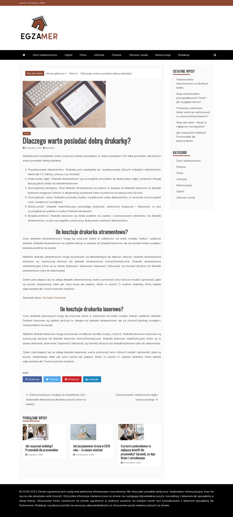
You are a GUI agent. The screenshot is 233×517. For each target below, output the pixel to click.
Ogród (68, 55)
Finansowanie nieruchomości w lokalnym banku (192, 83)
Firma (83, 55)
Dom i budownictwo (45, 55)
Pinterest (73, 379)
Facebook (33, 379)
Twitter (53, 379)
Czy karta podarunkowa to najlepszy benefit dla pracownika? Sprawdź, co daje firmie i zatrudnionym (138, 452)
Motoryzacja (163, 55)
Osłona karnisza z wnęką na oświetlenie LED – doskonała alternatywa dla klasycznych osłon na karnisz (56, 399)
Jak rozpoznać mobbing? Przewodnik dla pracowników (41, 448)
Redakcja (183, 55)
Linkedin (93, 379)
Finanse (116, 55)
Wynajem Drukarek (54, 297)
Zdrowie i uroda (138, 55)
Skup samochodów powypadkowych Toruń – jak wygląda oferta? (191, 98)
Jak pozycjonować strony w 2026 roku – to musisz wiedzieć (91, 448)
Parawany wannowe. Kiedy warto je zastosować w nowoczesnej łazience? (193, 112)
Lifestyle (99, 55)
